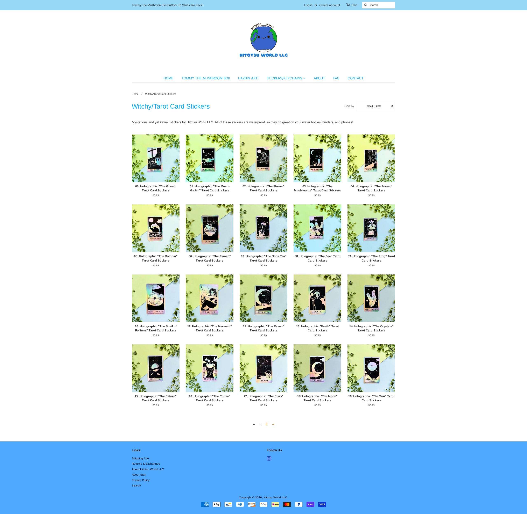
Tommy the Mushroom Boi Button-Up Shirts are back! (167, 5)
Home (168, 78)
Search (136, 485)
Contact (356, 78)
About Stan (139, 474)
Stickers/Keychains (285, 78)
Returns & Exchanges (146, 463)
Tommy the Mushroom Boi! (206, 78)
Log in (308, 5)
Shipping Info (140, 458)
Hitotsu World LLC (275, 497)
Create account (329, 5)
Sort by (349, 106)
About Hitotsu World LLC (148, 469)
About (319, 78)
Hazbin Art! (248, 78)
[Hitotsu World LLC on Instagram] (269, 459)
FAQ (336, 78)
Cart (354, 5)
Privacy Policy (141, 480)
